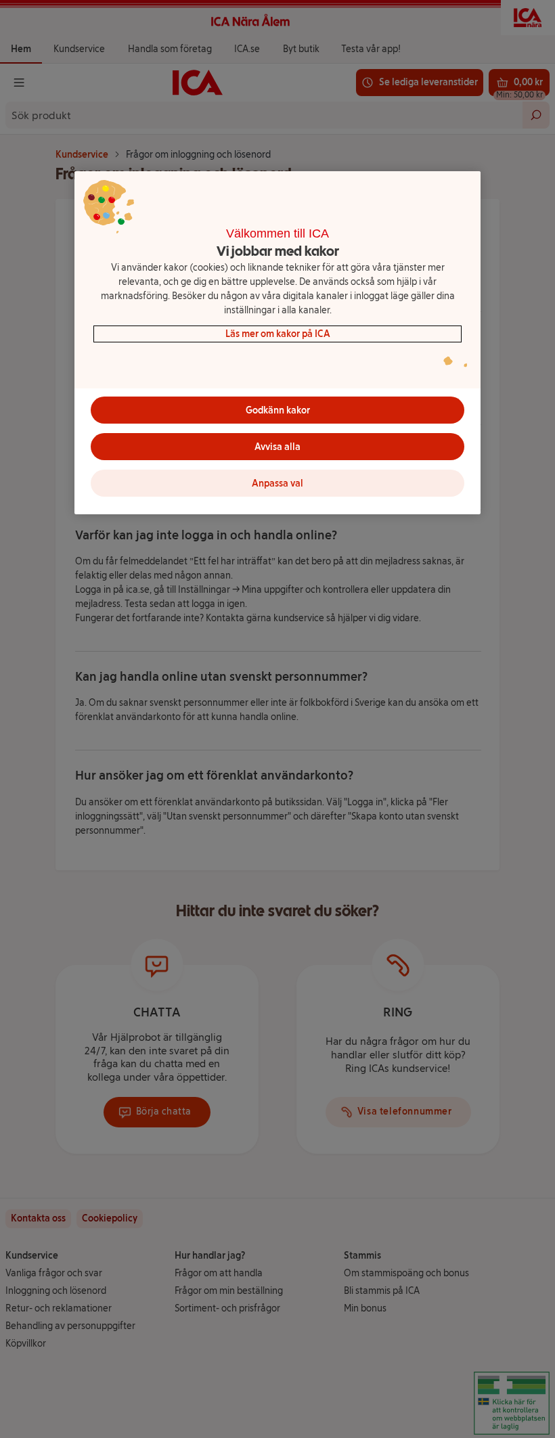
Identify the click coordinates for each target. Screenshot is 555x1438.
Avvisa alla (277, 447)
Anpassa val (277, 483)
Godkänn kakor (278, 410)
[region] (277, 343)
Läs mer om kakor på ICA (277, 334)
